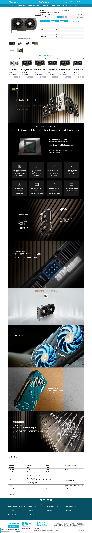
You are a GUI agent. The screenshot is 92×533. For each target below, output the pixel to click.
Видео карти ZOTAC (13, 494)
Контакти (71, 1)
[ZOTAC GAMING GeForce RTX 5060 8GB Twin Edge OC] (27, 63)
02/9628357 (31, 511)
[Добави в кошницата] (15, 77)
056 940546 (31, 518)
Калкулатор (57, 21)
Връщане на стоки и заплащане (42, 525)
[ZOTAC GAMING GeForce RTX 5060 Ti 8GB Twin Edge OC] (78, 63)
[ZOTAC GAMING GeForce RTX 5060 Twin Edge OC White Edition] (14, 63)
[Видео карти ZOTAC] (80, 17)
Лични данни (3, 531)
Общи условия (24, 522)
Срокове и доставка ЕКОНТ (41, 522)
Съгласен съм (18, 531)
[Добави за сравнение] (66, 17)
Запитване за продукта (45, 21)
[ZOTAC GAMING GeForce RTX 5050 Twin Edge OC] (65, 63)
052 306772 (69, 510)
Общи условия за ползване (26, 523)
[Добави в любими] (63, 17)
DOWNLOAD (14, 437)
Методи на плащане (25, 524)
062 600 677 (50, 510)
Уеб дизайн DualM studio (80, 530)
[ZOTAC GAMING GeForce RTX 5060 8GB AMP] (12, 43)
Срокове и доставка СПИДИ (26, 526)
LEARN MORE (15, 436)
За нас (23, 525)
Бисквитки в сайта (40, 523)
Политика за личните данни (41, 524)
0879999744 (31, 510)
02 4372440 (12, 510)
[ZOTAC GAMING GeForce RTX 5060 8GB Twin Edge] (40, 63)
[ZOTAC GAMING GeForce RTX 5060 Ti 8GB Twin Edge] (52, 63)
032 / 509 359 (12, 518)
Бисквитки (7, 531)
